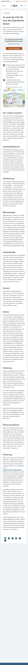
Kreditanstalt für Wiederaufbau (12, 470)
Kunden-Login (22, 1)
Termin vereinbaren (14, 48)
